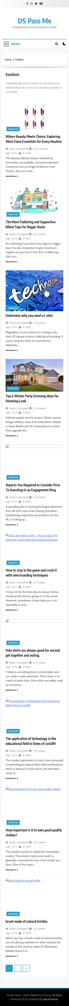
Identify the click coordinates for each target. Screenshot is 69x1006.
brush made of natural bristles (27, 921)
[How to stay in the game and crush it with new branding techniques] (34, 549)
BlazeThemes (50, 999)
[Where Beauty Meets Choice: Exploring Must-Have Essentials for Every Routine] (34, 117)
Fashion (13, 129)
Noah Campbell (18, 149)
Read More (11, 176)
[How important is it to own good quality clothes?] (34, 806)
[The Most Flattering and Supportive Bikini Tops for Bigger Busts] (34, 201)
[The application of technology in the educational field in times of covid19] (34, 716)
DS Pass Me (34, 20)
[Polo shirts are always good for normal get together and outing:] (34, 632)
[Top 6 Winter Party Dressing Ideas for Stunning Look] (34, 375)
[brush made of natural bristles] (34, 897)
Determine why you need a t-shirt (29, 315)
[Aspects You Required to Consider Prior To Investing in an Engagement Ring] (34, 462)
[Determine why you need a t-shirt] (34, 290)
